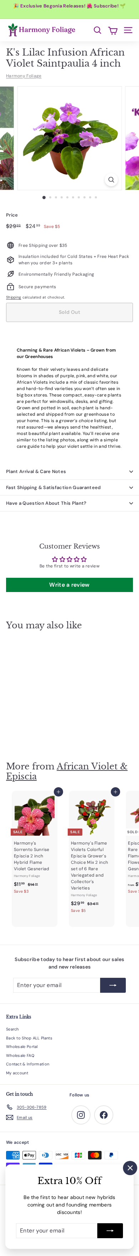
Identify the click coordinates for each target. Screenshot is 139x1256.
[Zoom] (111, 179)
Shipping (13, 297)
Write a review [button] (69, 584)
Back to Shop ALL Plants (29, 1038)
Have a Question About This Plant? (46, 503)
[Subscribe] (110, 1230)
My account (17, 1072)
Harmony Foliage (24, 76)
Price (12, 215)
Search (12, 1029)
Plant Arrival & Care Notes (36, 471)
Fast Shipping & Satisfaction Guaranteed (53, 487)
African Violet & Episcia (67, 771)
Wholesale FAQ (20, 1055)
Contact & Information (27, 1064)
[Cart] (112, 30)
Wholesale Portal (22, 1046)
